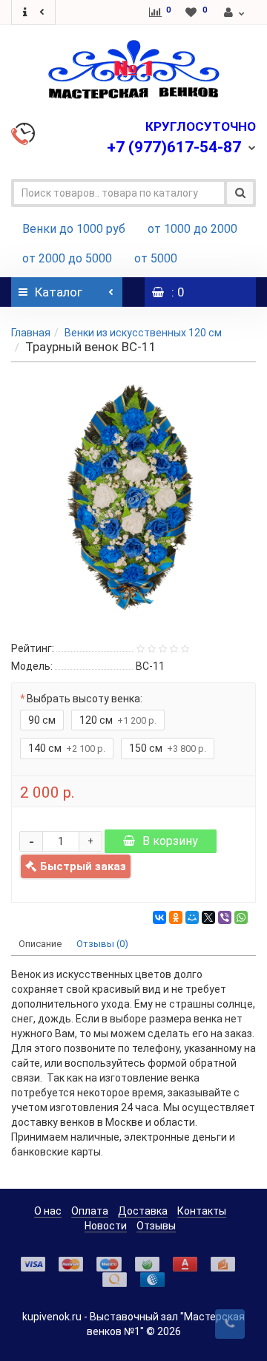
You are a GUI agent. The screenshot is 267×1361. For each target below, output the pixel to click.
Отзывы (156, 1226)
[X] (208, 917)
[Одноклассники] (175, 917)
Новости (106, 1226)
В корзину (170, 841)
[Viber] (224, 917)
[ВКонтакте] (159, 917)
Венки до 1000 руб (73, 229)
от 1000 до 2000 (192, 229)
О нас (48, 1211)
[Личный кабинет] (235, 12)
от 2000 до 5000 (67, 258)
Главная (30, 333)
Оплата (89, 1211)
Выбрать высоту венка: (84, 699)
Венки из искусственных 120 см (143, 333)
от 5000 (155, 258)
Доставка (143, 1211)
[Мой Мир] (192, 917)
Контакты (201, 1211)
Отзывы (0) (102, 943)
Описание (40, 943)
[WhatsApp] (241, 917)
